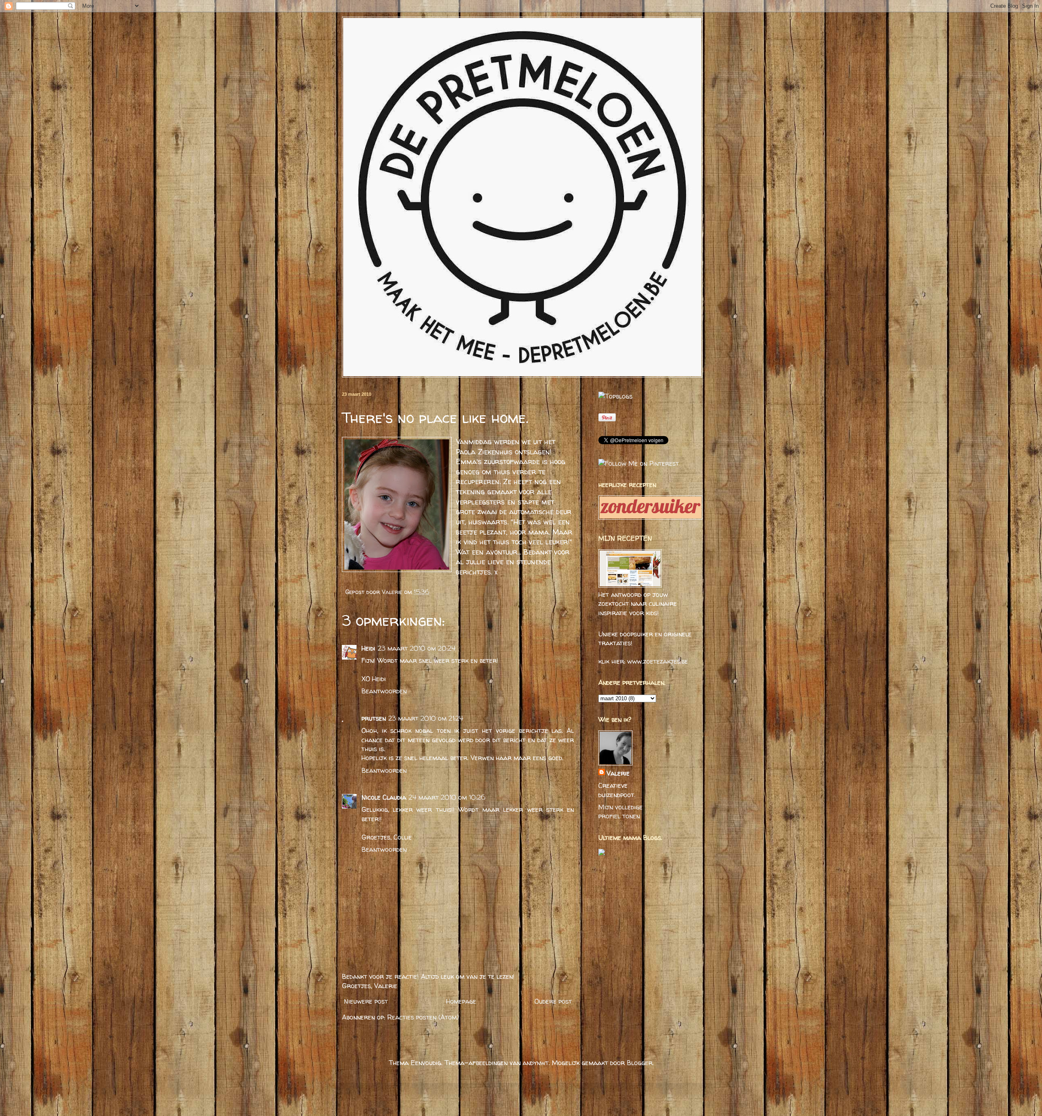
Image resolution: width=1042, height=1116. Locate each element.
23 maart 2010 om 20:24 (416, 648)
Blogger (639, 1062)
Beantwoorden (384, 690)
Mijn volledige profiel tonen (620, 811)
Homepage (461, 1001)
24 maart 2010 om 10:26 (447, 797)
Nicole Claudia (383, 797)
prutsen (373, 718)
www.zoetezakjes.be (657, 661)
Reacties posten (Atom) (423, 1017)
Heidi (368, 648)
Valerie (393, 592)
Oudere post (553, 1001)
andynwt (536, 1062)
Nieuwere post (366, 1001)
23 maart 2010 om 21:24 (425, 718)
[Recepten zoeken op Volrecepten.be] (615, 396)
